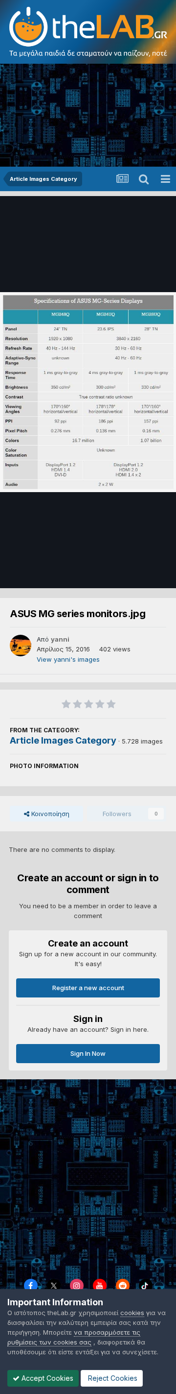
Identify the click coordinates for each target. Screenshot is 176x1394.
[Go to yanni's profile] (20, 645)
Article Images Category (63, 740)
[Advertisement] (88, 115)
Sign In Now (88, 1053)
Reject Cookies (111, 1378)
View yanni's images (68, 659)
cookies (132, 1313)
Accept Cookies (46, 1378)
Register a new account (88, 988)
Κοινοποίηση (49, 814)
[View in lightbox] (88, 392)
